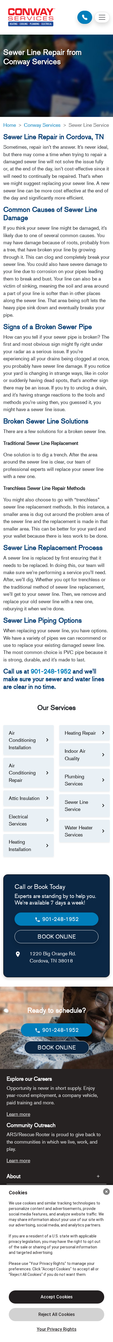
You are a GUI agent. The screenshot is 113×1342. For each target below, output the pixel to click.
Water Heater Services (79, 831)
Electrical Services (18, 820)
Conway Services (42, 125)
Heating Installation (20, 845)
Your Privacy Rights (57, 1329)
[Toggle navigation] (102, 17)
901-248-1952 (51, 671)
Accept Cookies (57, 1296)
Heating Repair (80, 733)
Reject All (56, 1314)
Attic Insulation (24, 798)
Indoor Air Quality (75, 754)
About (14, 1176)
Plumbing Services (74, 780)
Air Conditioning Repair (22, 772)
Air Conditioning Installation (22, 740)
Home (9, 125)
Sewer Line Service (76, 805)
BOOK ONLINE (57, 936)
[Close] (106, 1191)
